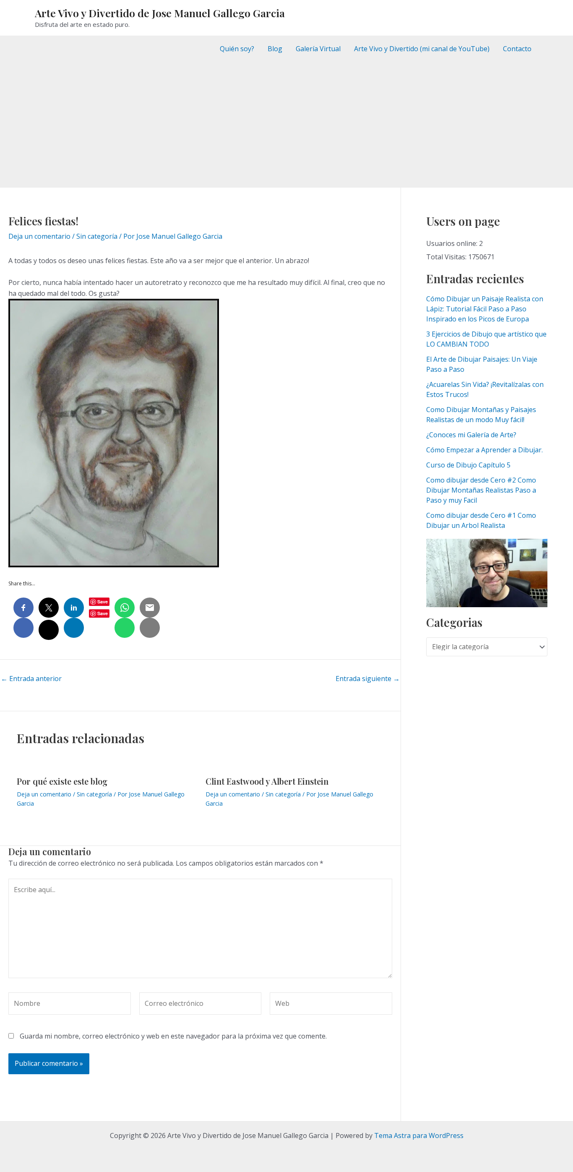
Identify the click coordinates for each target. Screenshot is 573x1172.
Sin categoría (96, 236)
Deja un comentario (39, 236)
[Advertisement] (286, 124)
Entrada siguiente (368, 678)
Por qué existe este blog (62, 781)
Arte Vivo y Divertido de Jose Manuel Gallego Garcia (160, 13)
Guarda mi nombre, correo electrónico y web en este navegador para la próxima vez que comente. (173, 1036)
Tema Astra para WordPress (419, 1135)
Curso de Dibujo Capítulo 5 (468, 465)
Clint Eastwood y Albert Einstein (267, 781)
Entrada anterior (31, 678)
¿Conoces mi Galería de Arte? (471, 434)
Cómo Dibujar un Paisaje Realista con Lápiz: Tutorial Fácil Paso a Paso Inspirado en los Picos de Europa (484, 309)
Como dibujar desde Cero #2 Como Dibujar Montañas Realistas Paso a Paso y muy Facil (481, 490)
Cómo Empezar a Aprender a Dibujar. (484, 449)
